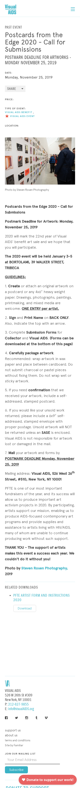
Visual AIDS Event (22, 116)
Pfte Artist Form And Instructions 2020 (41, 598)
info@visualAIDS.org (21, 709)
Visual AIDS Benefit (18, 112)
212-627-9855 (18, 704)
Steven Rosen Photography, (44, 568)
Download (25, 608)
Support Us (13, 730)
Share (11, 89)
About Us (11, 735)
